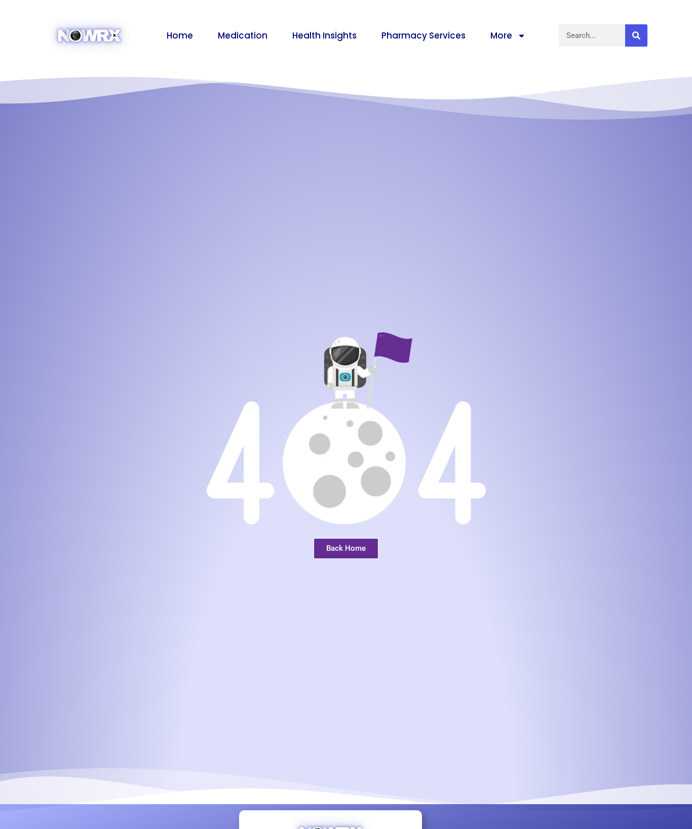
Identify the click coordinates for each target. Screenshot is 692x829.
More (501, 35)
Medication (242, 35)
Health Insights (324, 35)
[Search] (636, 35)
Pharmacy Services (423, 35)
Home (180, 35)
